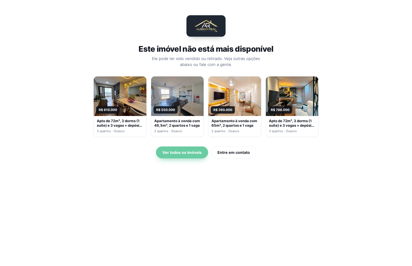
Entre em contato (233, 152)
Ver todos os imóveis (182, 152)
